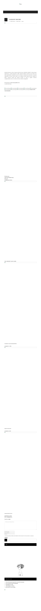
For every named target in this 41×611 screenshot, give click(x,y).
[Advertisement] (20, 554)
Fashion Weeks (18, 21)
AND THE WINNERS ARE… (9, 177)
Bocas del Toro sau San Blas (10, 587)
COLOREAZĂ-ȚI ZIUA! (8, 180)
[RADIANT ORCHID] (20, 46)
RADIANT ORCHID (15, 19)
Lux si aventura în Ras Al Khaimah (12, 583)
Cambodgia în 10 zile (9, 584)
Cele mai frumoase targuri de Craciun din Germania (15, 582)
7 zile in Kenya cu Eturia (10, 585)
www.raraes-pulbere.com (15, 82)
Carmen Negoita (12, 21)
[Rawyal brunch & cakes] (4, 589)
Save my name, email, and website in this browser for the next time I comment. (20, 535)
